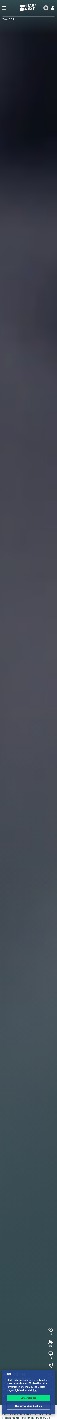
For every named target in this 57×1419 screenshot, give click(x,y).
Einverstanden (28, 1398)
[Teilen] (51, 1365)
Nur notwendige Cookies (28, 1406)
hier (35, 1390)
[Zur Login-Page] (53, 7)
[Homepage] (28, 7)
